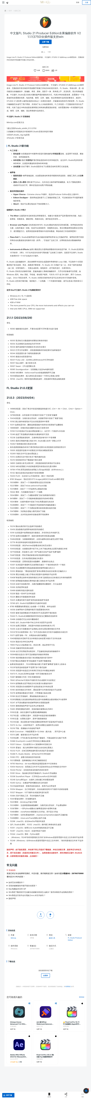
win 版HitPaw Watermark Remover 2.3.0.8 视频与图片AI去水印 (45, 1023)
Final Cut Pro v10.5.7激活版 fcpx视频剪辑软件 (45, 1056)
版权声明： (11, 849)
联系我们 (68, 986)
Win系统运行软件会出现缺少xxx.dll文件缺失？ (27, 895)
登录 (77, 2)
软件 (10, 11)
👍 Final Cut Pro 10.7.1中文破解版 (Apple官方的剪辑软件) (72, 1023)
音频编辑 (13, 1026)
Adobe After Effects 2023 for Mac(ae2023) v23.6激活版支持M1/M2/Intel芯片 (19, 1056)
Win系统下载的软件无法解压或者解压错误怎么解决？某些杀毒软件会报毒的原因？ (41, 892)
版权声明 (12, 898)
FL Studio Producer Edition (75, 939)
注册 (86, 2)
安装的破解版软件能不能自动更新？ (23, 886)
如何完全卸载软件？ (17, 882)
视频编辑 (66, 1026)
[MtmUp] (45, 2)
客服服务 (12, 870)
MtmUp (13, 938)
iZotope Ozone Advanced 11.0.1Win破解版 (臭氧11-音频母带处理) (18, 1023)
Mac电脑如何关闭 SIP (17, 889)
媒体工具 (17, 11)
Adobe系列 (14, 1059)
